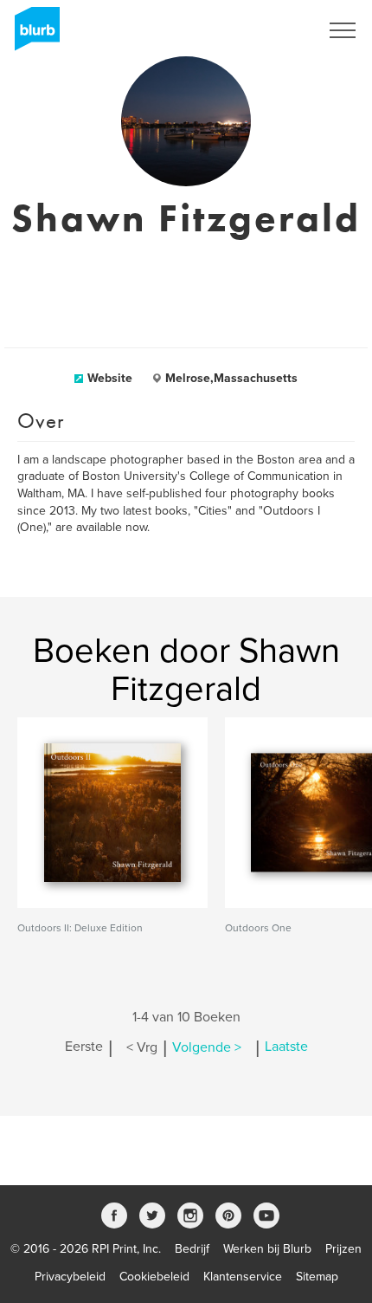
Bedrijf (192, 1248)
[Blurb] (32, 34)
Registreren (266, 30)
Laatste (286, 1047)
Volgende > (206, 1047)
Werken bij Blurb (267, 1248)
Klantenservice (242, 1276)
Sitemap (317, 1276)
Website (109, 378)
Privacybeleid (70, 1276)
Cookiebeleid (154, 1276)
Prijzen (343, 1248)
